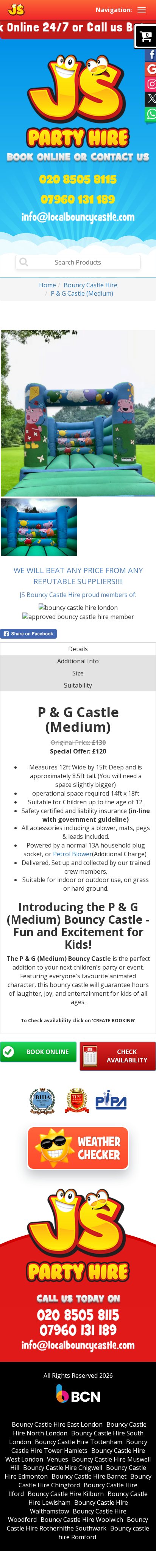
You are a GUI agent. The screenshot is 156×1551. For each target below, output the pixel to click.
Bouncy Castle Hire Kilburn (66, 1494)
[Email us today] (78, 217)
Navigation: (114, 10)
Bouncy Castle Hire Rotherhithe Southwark (77, 1523)
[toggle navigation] (141, 9)
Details (78, 649)
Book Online (48, 1052)
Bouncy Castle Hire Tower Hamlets (79, 1446)
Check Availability (127, 1056)
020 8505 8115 (78, 179)
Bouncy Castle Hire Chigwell (62, 1467)
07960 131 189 (78, 199)
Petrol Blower (72, 854)
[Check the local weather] (78, 1148)
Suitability (78, 685)
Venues (57, 1459)
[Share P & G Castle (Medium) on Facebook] (78, 634)
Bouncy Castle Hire (90, 285)
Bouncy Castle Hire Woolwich (82, 1519)
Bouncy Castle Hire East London (57, 1424)
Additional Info (78, 661)
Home (47, 285)
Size (78, 673)
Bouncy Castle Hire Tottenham (78, 1442)
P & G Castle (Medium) (82, 293)
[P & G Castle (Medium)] (78, 413)
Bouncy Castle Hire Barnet (88, 1476)
